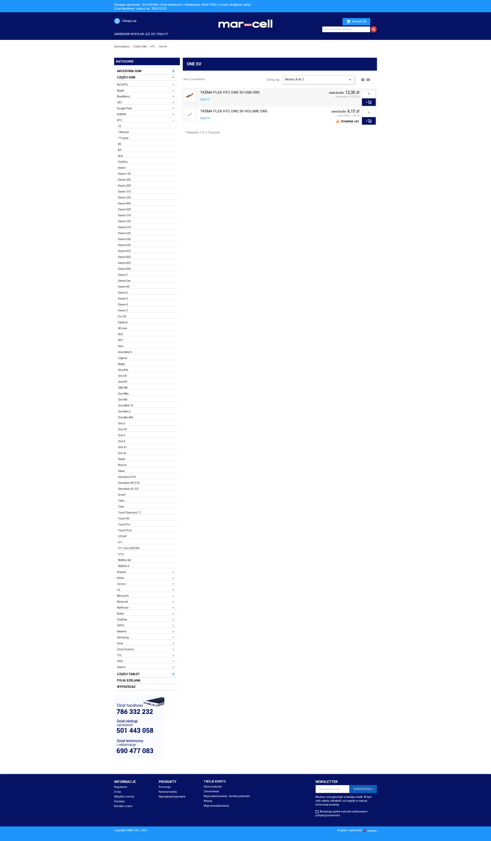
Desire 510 (124, 215)
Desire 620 (124, 233)
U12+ (121, 554)
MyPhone (123, 607)
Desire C (123, 274)
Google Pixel (124, 108)
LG (118, 589)
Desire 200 (124, 179)
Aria (120, 155)
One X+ (122, 447)
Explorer (123, 322)
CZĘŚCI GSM (126, 77)
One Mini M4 (125, 417)
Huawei (121, 572)
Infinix (120, 577)
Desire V (123, 298)
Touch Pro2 (125, 530)
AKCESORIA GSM (129, 71)
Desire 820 (124, 256)
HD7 (120, 340)
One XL (122, 453)
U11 (120, 542)
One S (121, 423)
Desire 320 (124, 197)
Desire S (123, 292)
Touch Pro (124, 524)
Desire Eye (124, 280)
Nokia (120, 613)
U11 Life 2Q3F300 (128, 548)
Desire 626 (124, 239)
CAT (119, 102)
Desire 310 (124, 191)
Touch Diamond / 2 (129, 512)
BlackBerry (123, 96)
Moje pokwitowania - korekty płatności (227, 796)
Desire (122, 167)
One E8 (122, 375)
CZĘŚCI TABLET (128, 674)
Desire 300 (124, 185)
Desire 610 (124, 227)
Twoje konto (215, 781)
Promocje (165, 786)
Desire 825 (124, 262)
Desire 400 (124, 203)
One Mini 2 (124, 411)
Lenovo (121, 583)
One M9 (122, 399)
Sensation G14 (127, 476)
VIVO (120, 661)
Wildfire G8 (124, 560)
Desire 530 (124, 221)
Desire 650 (124, 245)
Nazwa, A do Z (319, 79)
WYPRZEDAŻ (126, 687)
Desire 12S (124, 173)
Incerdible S (125, 352)
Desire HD (124, 286)
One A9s (123, 369)
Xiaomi (121, 667)
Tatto (121, 500)
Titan (121, 506)
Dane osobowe (213, 786)
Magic (121, 363)
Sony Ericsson (125, 649)
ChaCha (123, 161)
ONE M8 (123, 387)
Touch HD (123, 518)
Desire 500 (124, 209)
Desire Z (123, 310)
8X (119, 149)
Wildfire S (123, 566)
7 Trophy (123, 138)
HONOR (121, 114)
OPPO (120, 625)
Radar (121, 459)
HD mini (122, 328)
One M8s (123, 393)
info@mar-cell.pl (240, 5)
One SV (122, 429)
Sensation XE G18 (128, 482)
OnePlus (122, 619)
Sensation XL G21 (128, 488)
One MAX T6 (125, 405)
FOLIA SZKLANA (128, 680)
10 (119, 126)
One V (121, 435)
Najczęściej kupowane (172, 796)
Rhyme (122, 465)
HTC (119, 120)
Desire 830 (124, 268)
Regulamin (120, 786)
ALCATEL (122, 84)
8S (119, 144)
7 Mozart (123, 132)
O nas (117, 791)
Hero (121, 346)
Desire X (123, 304)
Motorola (122, 601)
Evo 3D (122, 316)
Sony (120, 643)
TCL (119, 655)
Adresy (208, 800)
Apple (120, 90)
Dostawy (119, 801)
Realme (121, 631)
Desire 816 (124, 251)
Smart (122, 494)
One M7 (122, 381)
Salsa (121, 470)
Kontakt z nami (123, 806)
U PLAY (122, 536)
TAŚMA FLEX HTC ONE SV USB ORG (230, 93)
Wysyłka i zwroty (124, 796)
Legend (122, 358)
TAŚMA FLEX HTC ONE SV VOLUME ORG (233, 111)
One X (121, 441)
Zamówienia (211, 791)
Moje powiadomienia (216, 805)
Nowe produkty (168, 791)
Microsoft (123, 595)
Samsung (123, 637)
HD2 (120, 334)
